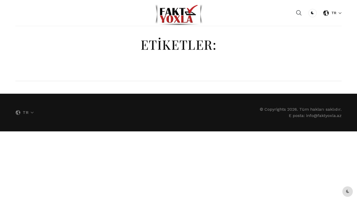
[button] (299, 13)
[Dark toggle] (312, 13)
